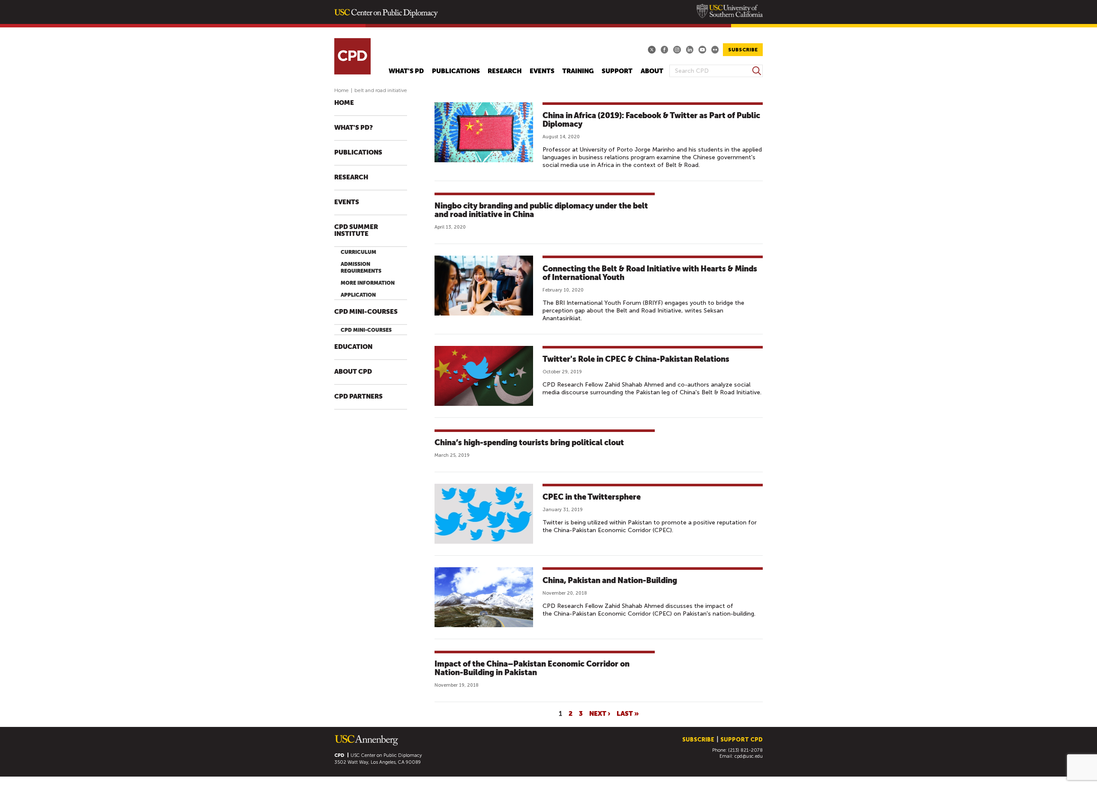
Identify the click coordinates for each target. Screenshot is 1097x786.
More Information (368, 283)
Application (358, 295)
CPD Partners (358, 396)
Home (341, 90)
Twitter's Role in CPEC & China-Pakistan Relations (636, 358)
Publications (456, 71)
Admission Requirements (361, 267)
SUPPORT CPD (741, 739)
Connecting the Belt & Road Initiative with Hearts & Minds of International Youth (650, 273)
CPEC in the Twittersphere (592, 496)
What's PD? (353, 127)
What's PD (406, 71)
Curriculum (358, 252)
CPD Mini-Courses (366, 312)
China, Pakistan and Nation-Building (610, 580)
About (652, 71)
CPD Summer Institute (356, 230)
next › (599, 713)
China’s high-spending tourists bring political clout (529, 442)
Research (505, 71)
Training (578, 71)
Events (542, 71)
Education (353, 347)
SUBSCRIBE (743, 50)
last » (628, 713)
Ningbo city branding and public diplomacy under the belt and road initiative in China (541, 210)
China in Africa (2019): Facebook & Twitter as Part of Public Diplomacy (651, 119)
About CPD (353, 371)
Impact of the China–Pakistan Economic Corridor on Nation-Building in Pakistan (532, 668)
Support (617, 71)
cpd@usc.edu (748, 756)
